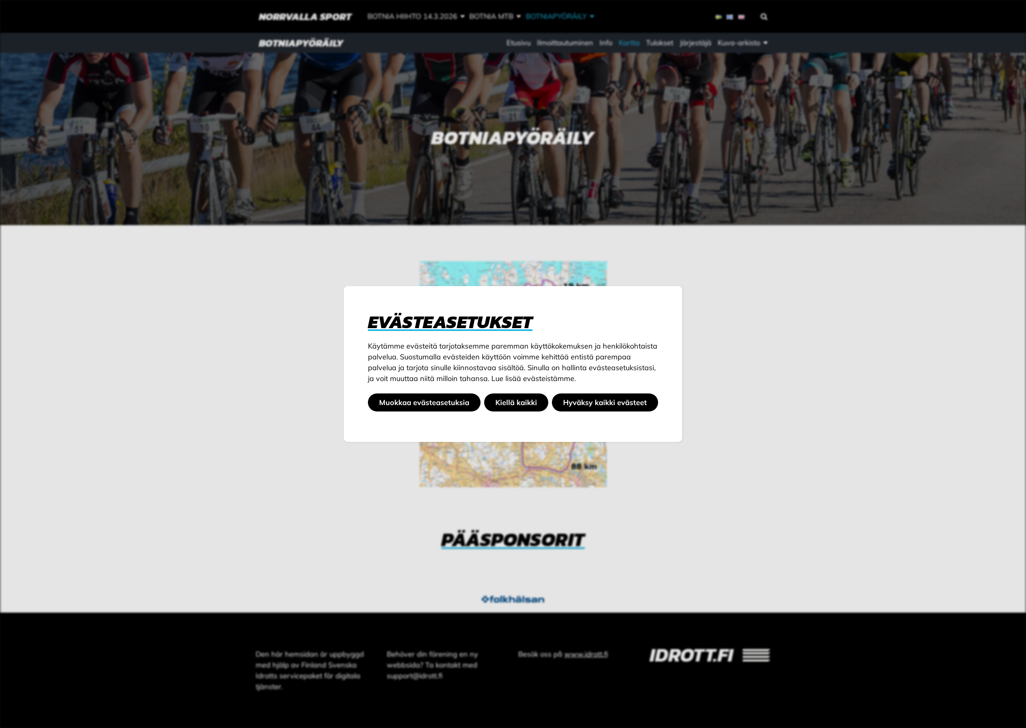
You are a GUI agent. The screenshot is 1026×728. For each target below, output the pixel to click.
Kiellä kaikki (516, 402)
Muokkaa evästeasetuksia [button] (424, 402)
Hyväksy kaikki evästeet (605, 402)
